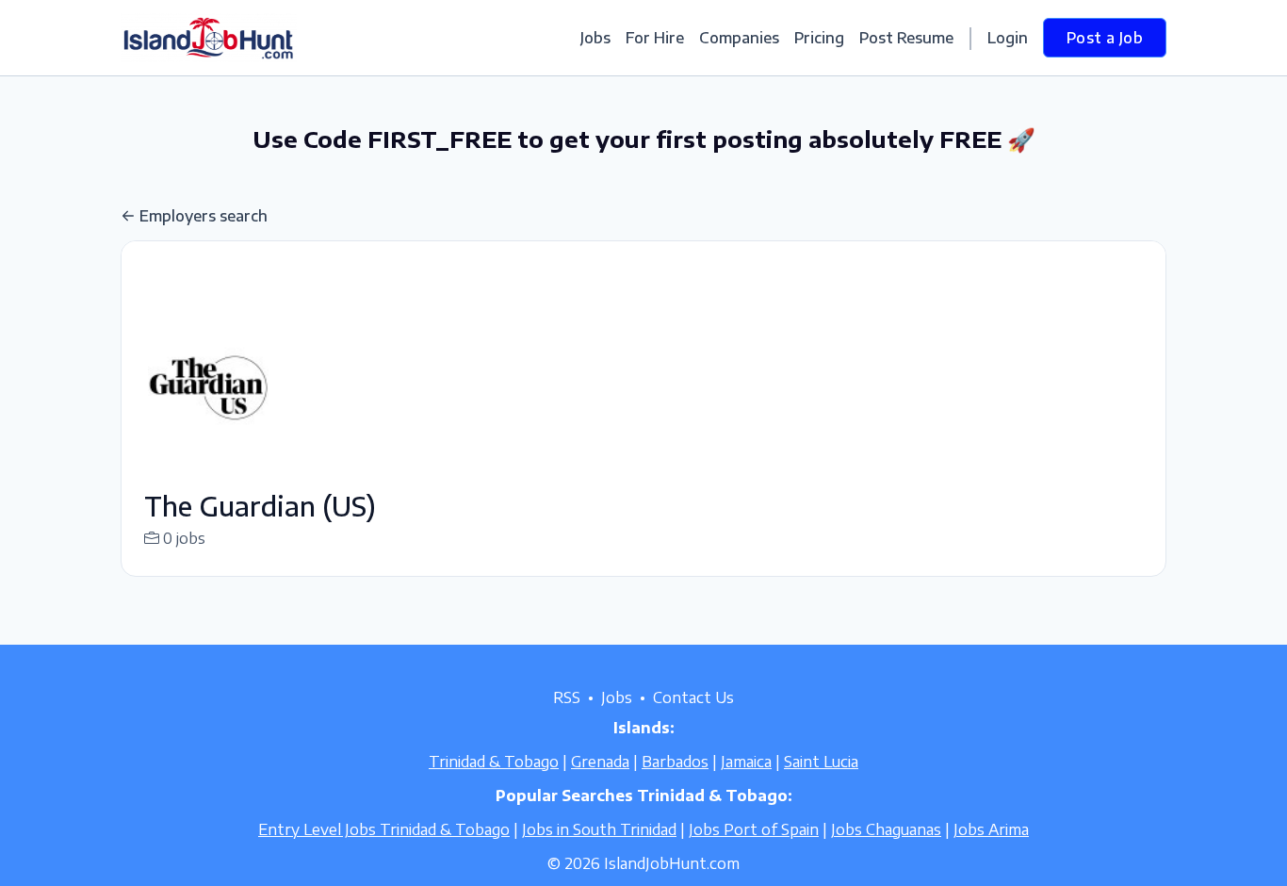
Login (1007, 37)
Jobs (595, 37)
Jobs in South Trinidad (599, 829)
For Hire (655, 37)
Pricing (819, 37)
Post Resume (906, 37)
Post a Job (1105, 37)
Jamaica (746, 761)
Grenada (600, 761)
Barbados (675, 761)
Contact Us (693, 697)
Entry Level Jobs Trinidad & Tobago (384, 829)
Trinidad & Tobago (494, 761)
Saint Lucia (821, 761)
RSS (566, 697)
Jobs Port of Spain (754, 829)
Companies (739, 37)
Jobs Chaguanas (886, 829)
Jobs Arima (991, 829)
